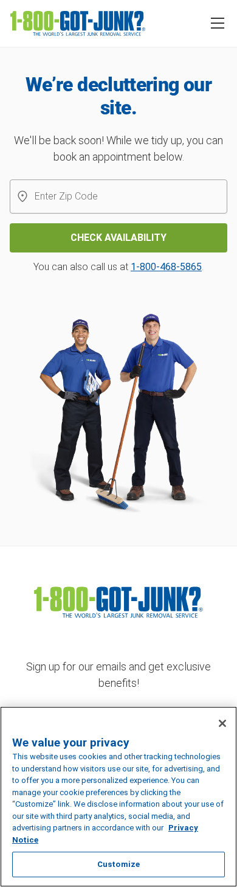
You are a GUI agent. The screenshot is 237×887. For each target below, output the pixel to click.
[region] (118, 796)
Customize (118, 864)
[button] (217, 23)
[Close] (222, 723)
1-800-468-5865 (166, 267)
